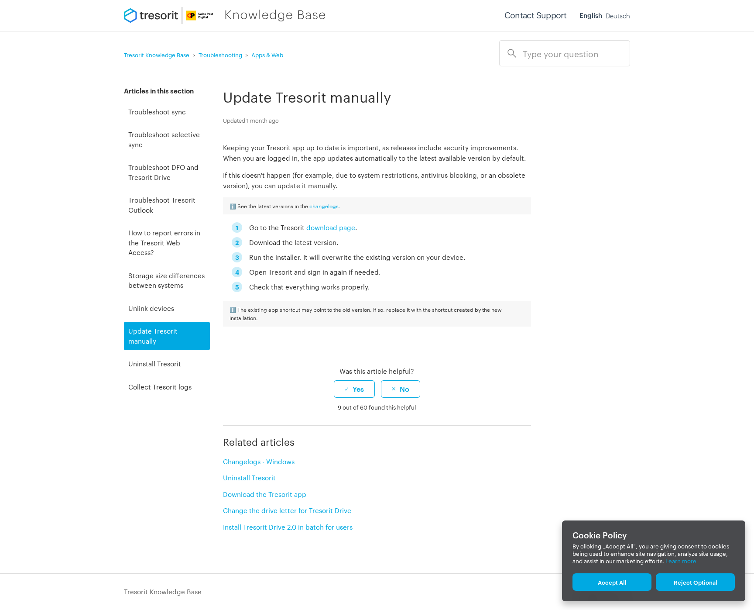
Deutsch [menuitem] (618, 15)
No (404, 388)
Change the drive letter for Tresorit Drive (287, 510)
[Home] (224, 15)
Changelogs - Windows (259, 461)
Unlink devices (151, 308)
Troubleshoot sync (157, 111)
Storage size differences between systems (166, 280)
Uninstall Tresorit (154, 363)
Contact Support (535, 14)
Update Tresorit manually (153, 335)
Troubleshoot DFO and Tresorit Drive (163, 172)
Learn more (680, 561)
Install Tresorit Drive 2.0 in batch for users (288, 526)
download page (330, 227)
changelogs (324, 206)
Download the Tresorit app (264, 494)
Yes (358, 388)
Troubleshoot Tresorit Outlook (161, 204)
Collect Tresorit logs (160, 386)
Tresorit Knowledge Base (163, 591)
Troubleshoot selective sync (164, 139)
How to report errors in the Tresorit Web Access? (164, 242)
